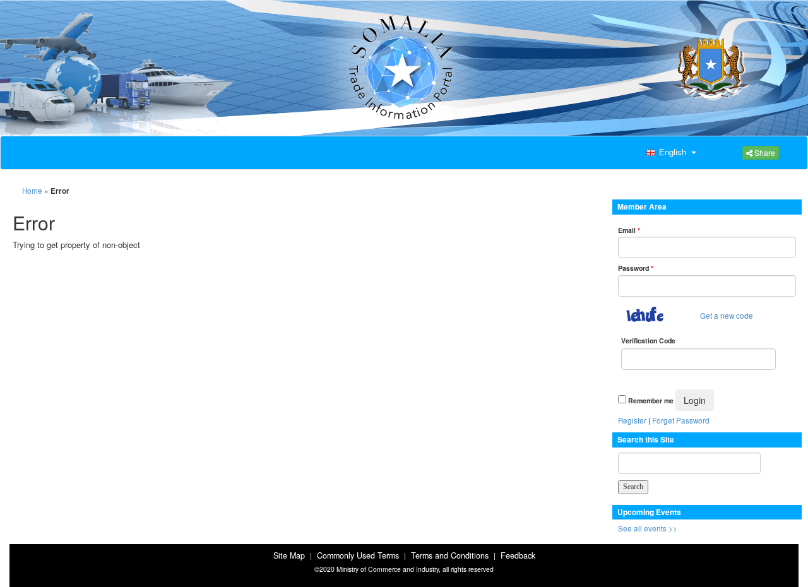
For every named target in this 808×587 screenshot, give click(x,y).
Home (32, 191)
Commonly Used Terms (358, 555)
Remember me (651, 400)
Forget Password (681, 420)
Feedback (518, 555)
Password (635, 268)
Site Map (289, 555)
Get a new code (726, 316)
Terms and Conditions (450, 555)
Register (632, 420)
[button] (669, 153)
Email (629, 230)
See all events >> (647, 528)
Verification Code (648, 340)
